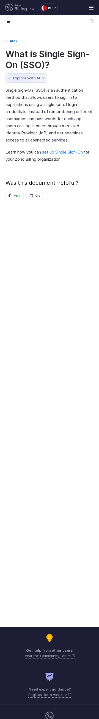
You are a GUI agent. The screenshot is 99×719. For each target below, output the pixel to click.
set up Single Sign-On (62, 152)
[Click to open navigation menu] (9, 21)
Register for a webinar (48, 694)
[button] (46, 8)
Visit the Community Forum (48, 656)
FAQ (31, 9)
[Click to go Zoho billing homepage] (16, 8)
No (36, 195)
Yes (16, 195)
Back (13, 41)
